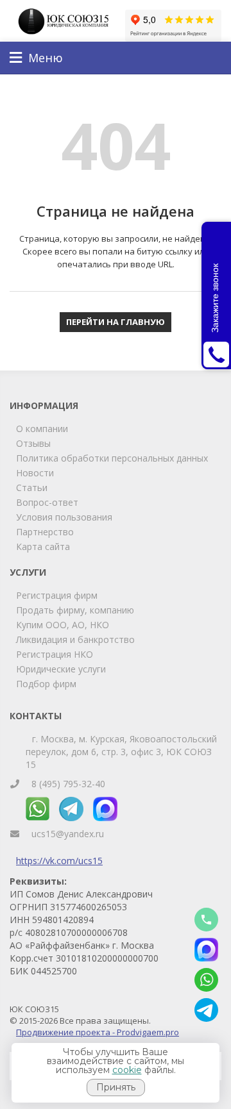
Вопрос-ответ (47, 502)
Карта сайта (43, 546)
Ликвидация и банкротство (75, 639)
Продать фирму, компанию (75, 610)
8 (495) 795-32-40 (68, 784)
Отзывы (33, 443)
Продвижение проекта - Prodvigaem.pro (97, 1032)
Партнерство (45, 532)
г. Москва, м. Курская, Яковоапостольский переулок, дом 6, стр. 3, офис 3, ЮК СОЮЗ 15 (121, 752)
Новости (35, 473)
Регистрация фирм (57, 595)
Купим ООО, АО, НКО (62, 625)
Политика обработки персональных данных (112, 458)
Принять (115, 1087)
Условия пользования (64, 517)
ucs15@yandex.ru (67, 834)
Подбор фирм (46, 684)
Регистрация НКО (54, 654)
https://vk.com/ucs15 (59, 861)
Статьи (31, 487)
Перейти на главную (115, 322)
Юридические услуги (61, 669)
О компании (42, 428)
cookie (127, 1070)
